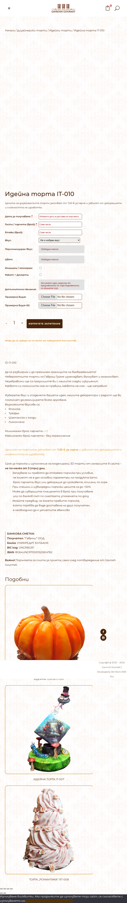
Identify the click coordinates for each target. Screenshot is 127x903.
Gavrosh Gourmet (111, 667)
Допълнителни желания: (20, 289)
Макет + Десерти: (17, 274)
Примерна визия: (15, 296)
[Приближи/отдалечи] (1, 888)
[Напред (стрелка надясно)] (4, 893)
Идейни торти (60, 30)
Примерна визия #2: (17, 305)
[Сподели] (8, 888)
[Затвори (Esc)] (11, 888)
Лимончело (16, 422)
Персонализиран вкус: (19, 249)
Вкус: (8, 240)
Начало (10, 30)
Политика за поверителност (51, 900)
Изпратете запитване (45, 323)
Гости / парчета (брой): (21, 224)
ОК (28, 900)
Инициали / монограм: (19, 268)
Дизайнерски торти (32, 30)
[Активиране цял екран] (4, 888)
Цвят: (9, 259)
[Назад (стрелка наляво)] (1, 893)
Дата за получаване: (19, 216)
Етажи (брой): (14, 232)
